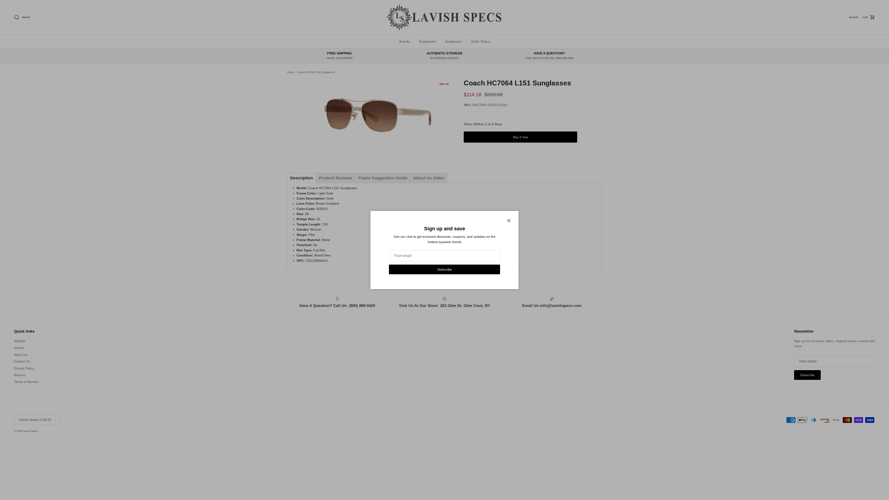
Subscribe (444, 269)
